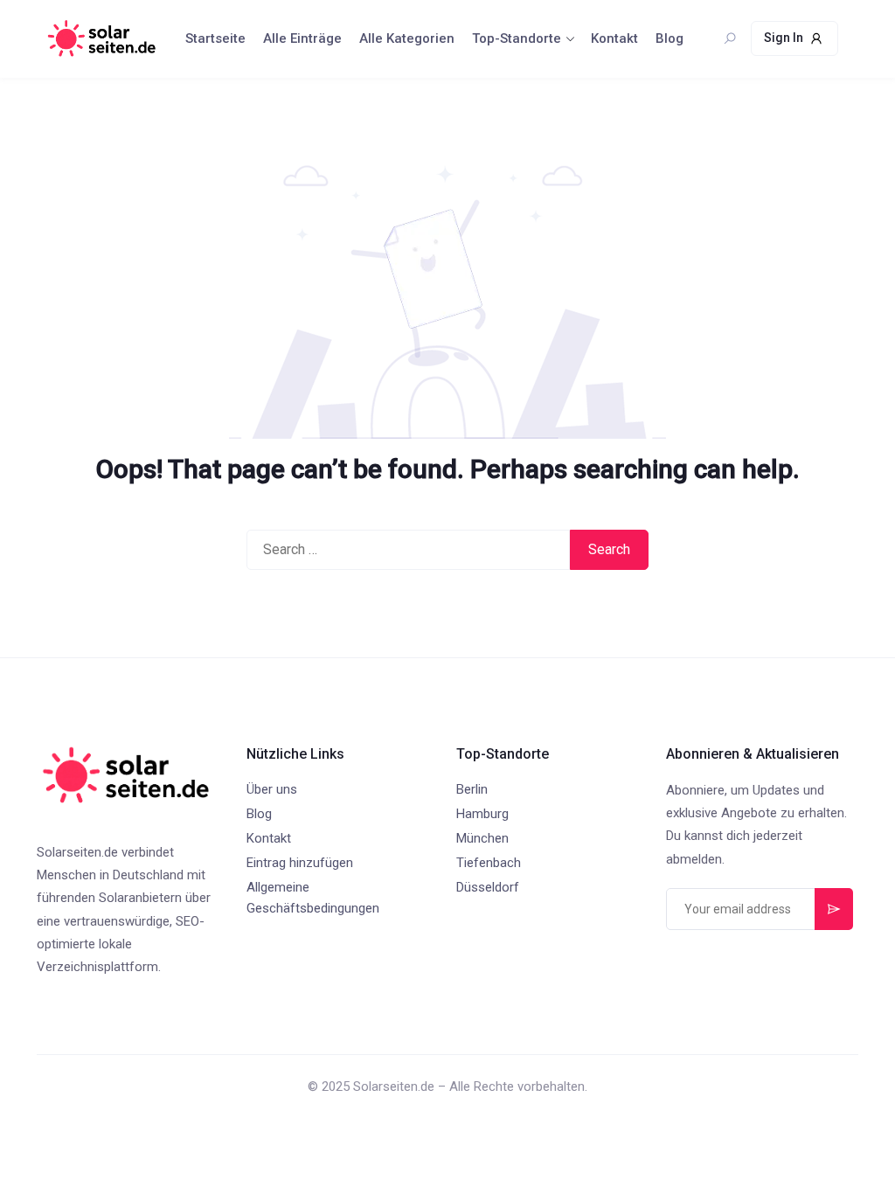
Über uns (271, 789)
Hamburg (482, 814)
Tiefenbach (488, 863)
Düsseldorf (487, 887)
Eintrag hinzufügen (299, 863)
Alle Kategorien (406, 38)
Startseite (215, 38)
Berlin (472, 789)
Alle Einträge (302, 38)
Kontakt (614, 38)
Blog (669, 38)
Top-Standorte (516, 38)
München (482, 838)
